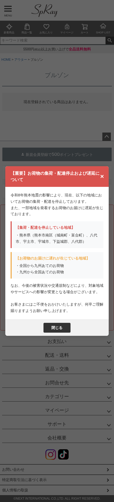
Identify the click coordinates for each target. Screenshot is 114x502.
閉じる (57, 327)
